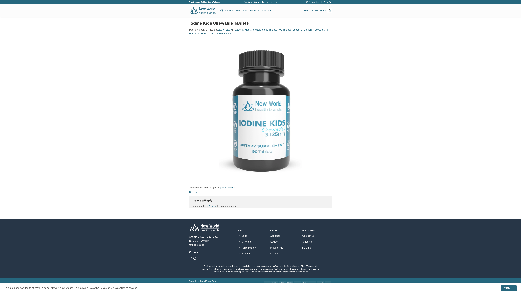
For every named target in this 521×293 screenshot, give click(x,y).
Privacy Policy (211, 281)
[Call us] (330, 2)
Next (193, 192)
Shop (228, 10)
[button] (312, 2)
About (253, 10)
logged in (212, 206)
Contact (266, 10)
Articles (240, 10)
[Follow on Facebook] (322, 2)
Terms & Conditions (197, 281)
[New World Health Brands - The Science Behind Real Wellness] (202, 10)
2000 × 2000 (225, 29)
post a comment (227, 188)
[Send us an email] (327, 2)
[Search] (221, 10)
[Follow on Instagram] (324, 2)
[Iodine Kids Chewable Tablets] (260, 110)
